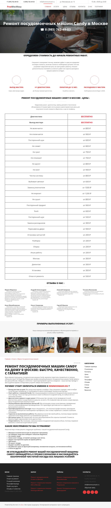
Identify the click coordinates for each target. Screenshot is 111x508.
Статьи (87, 385)
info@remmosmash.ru (47, 2)
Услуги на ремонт (13, 479)
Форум (87, 387)
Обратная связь (90, 488)
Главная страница (91, 366)
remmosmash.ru (58, 386)
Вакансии (88, 390)
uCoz (22, 505)
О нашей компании (13, 481)
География (88, 380)
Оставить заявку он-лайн (55, 36)
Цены (86, 374)
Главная (7, 359)
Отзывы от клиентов (13, 489)
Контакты (88, 372)
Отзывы (87, 382)
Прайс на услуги (12, 486)
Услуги (14, 359)
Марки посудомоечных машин (28, 359)
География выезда (13, 484)
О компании (89, 369)
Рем (14, 6)
